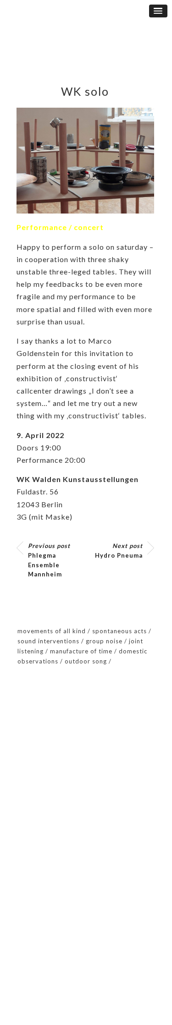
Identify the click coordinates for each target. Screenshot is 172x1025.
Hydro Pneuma (119, 550)
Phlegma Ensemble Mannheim (49, 560)
